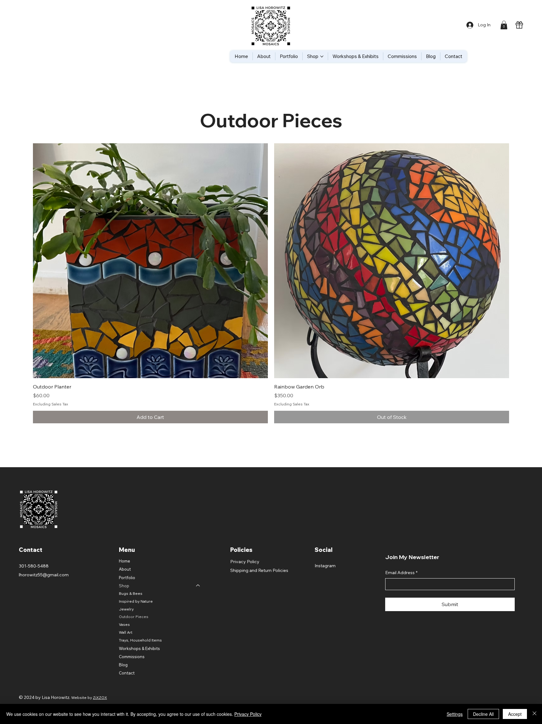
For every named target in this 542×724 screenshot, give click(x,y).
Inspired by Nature (136, 601)
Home (124, 560)
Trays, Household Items (140, 640)
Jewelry (126, 609)
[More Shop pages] (321, 56)
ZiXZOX (100, 697)
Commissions (132, 656)
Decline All (483, 714)
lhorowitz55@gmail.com (44, 575)
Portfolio (127, 577)
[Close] (534, 714)
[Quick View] (150, 260)
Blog (123, 664)
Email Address (401, 572)
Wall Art (125, 632)
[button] (503, 25)
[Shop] (198, 586)
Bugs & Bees (130, 593)
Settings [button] (455, 714)
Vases (124, 624)
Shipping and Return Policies (259, 570)
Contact (127, 672)
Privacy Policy (244, 561)
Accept (515, 714)
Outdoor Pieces (133, 616)
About (125, 569)
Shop (124, 585)
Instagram (325, 565)
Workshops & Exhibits (139, 648)
